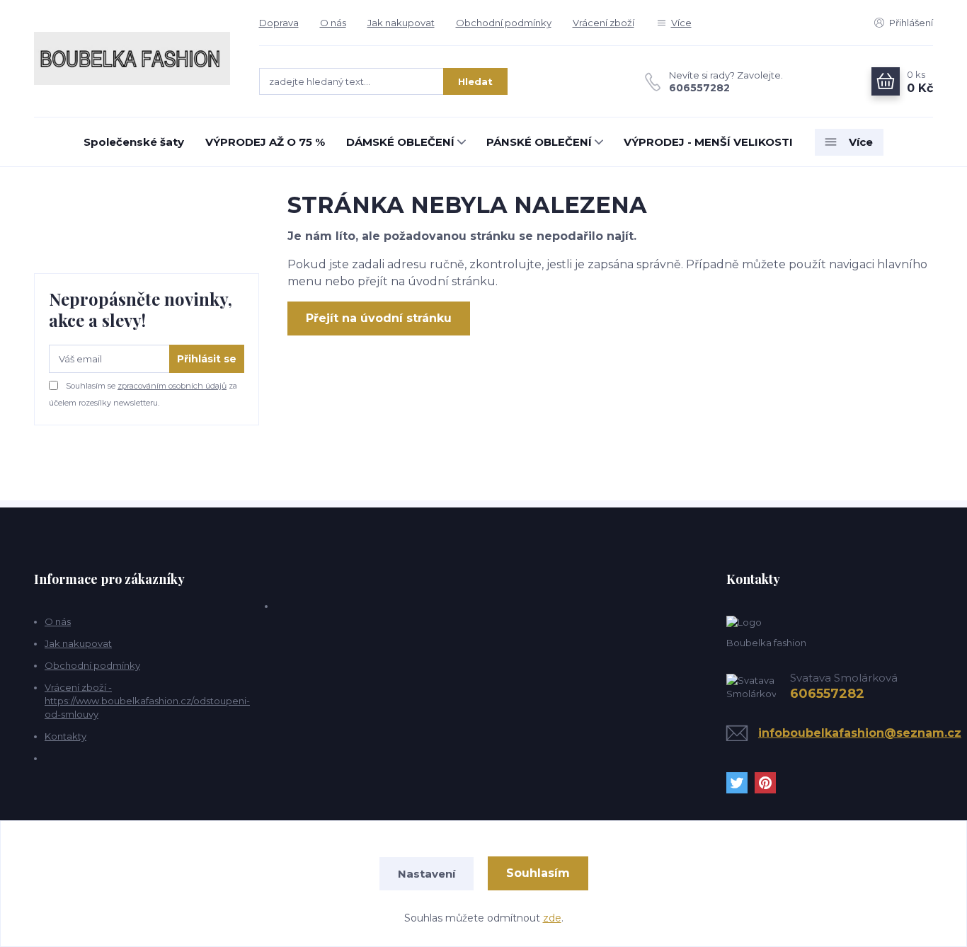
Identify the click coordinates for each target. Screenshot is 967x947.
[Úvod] (132, 59)
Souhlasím (538, 873)
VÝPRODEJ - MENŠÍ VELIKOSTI (708, 142)
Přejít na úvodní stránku (379, 318)
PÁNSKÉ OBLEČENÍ (539, 142)
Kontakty (65, 736)
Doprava (279, 22)
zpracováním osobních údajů (172, 386)
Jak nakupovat (401, 22)
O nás (333, 22)
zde (552, 918)
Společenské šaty (134, 142)
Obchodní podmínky (503, 22)
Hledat (475, 81)
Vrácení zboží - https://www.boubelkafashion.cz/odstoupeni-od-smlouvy (147, 701)
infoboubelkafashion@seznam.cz (859, 733)
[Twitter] (740, 782)
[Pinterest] (769, 782)
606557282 (699, 87)
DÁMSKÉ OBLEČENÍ (400, 142)
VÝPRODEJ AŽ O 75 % (265, 142)
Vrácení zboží (603, 22)
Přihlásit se (206, 358)
